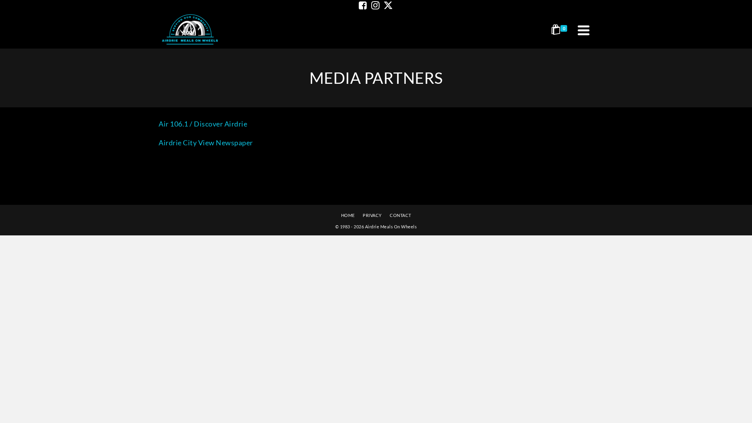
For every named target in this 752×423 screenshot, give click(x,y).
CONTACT (400, 215)
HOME (348, 215)
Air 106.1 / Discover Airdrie (203, 123)
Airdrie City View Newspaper (206, 142)
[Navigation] (583, 30)
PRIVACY (372, 215)
